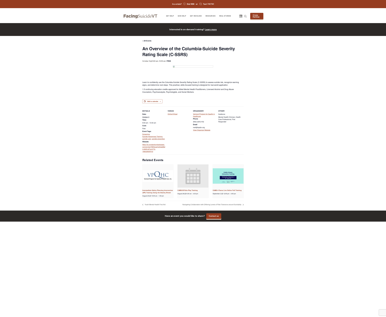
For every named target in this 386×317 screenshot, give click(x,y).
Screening (146, 134)
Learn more (211, 29)
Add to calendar (152, 101)
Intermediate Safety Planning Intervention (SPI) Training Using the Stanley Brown (157, 191)
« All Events (146, 41)
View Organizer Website (201, 130)
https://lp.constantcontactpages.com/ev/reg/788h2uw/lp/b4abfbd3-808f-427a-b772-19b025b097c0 (153, 148)
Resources (210, 16)
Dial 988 (190, 4)
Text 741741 (208, 4)
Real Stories (225, 16)
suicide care (146, 139)
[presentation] (157, 176)
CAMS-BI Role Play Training (188, 190)
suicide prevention (158, 139)
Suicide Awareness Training (152, 136)
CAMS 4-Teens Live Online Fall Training (227, 190)
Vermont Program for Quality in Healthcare (204, 115)
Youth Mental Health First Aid (154, 205)
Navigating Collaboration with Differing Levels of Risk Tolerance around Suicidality (212, 205)
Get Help (170, 16)
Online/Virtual (172, 114)
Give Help (182, 16)
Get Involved (196, 16)
